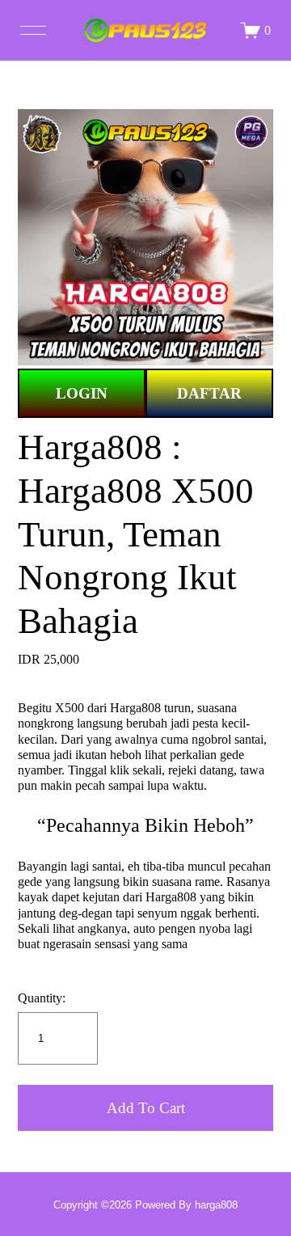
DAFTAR (209, 393)
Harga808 (135, 708)
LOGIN (82, 393)
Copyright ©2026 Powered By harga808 (145, 1205)
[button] (146, 1108)
